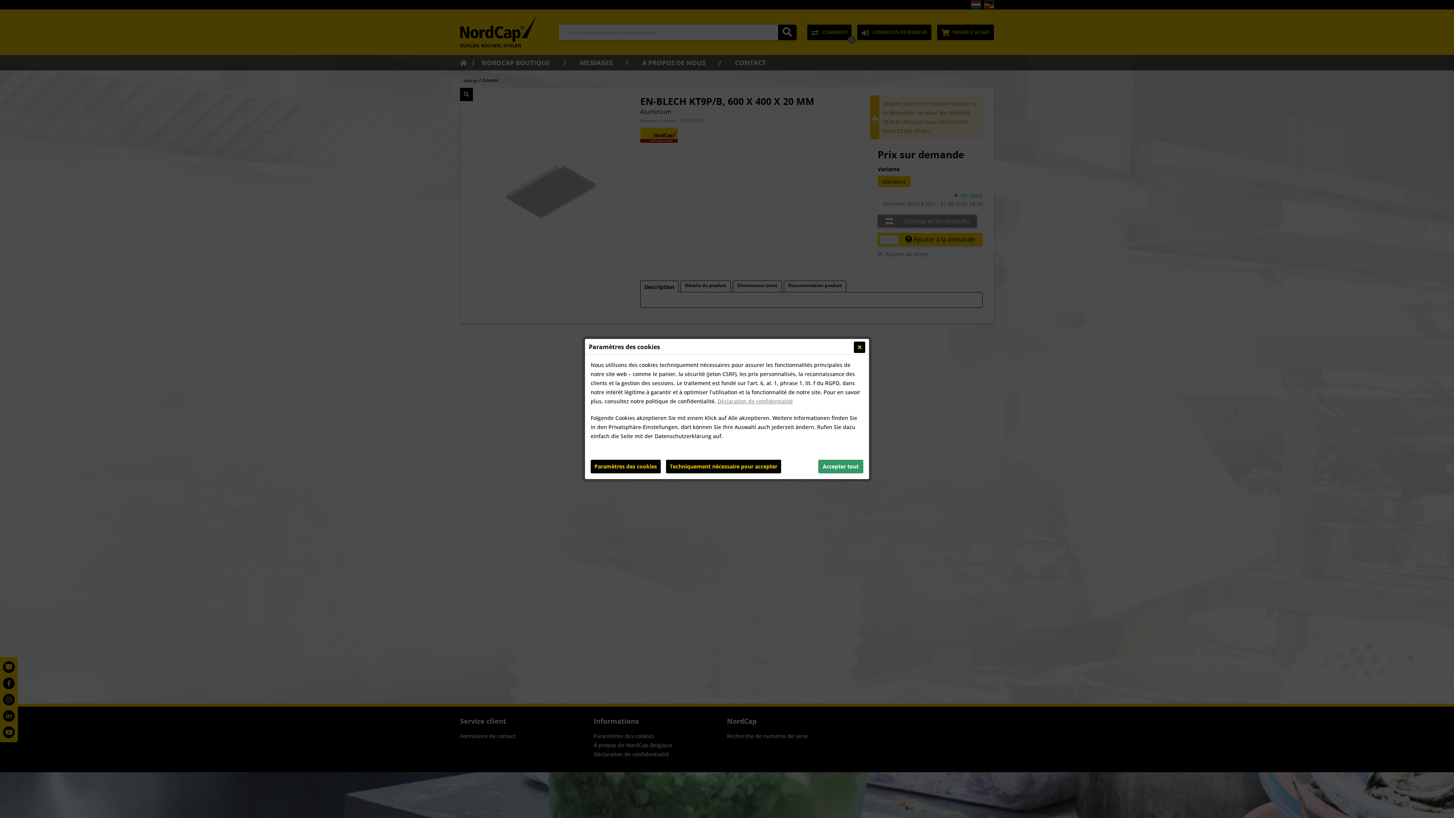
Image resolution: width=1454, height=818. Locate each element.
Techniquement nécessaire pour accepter (723, 466)
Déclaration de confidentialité (755, 401)
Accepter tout (841, 466)
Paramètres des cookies (625, 466)
